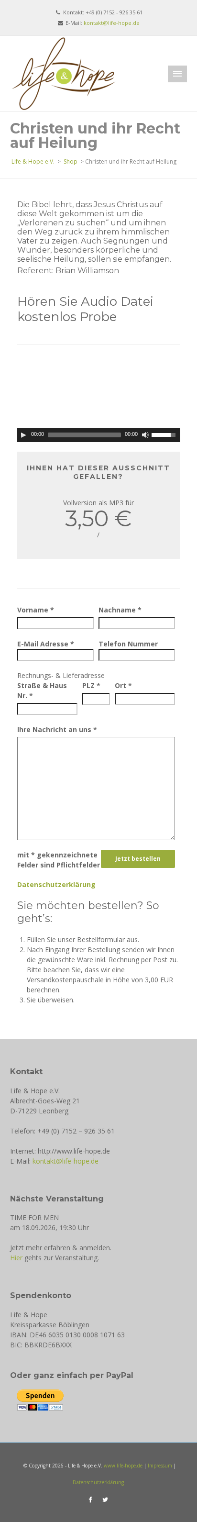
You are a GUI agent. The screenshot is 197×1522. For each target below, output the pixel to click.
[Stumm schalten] (145, 435)
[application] (98, 435)
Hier (16, 1257)
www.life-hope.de (123, 1465)
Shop (70, 161)
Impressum (160, 1465)
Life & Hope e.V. (33, 161)
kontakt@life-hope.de (112, 22)
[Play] (23, 435)
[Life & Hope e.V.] (63, 73)
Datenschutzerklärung (56, 884)
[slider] (166, 434)
